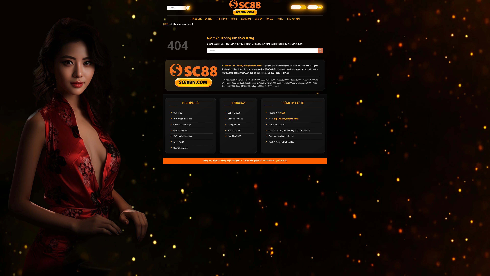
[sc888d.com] (245, 7)
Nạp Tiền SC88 (234, 136)
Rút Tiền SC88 (234, 130)
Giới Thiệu (177, 113)
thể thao (221, 19)
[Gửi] (188, 8)
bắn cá (258, 19)
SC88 (165, 24)
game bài (246, 19)
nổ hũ (280, 19)
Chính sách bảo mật (182, 124)
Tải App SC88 (234, 124)
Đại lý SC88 (178, 142)
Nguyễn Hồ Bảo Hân (285, 142)
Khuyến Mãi (293, 19)
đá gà (269, 19)
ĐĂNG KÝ (299, 7)
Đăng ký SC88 (234, 113)
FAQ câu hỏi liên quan (182, 136)
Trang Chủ (196, 19)
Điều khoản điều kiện (182, 119)
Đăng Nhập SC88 (235, 119)
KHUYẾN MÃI (315, 7)
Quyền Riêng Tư (180, 130)
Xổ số (234, 19)
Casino (208, 19)
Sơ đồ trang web (180, 148)
